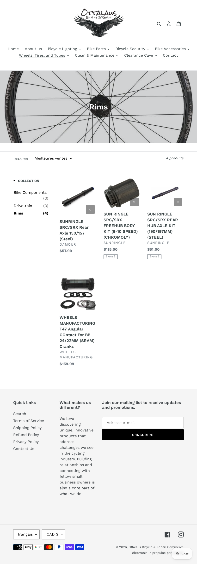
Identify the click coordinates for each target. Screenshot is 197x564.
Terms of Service (28, 420)
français (25, 534)
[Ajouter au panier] (90, 209)
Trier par (20, 158)
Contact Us (23, 448)
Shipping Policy (27, 427)
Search (19, 413)
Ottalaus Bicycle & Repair (147, 547)
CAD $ (52, 534)
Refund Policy (26, 434)
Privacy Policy (26, 441)
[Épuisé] (134, 202)
